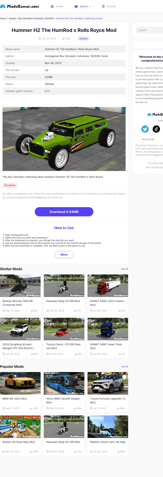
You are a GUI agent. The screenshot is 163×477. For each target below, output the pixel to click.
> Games (11, 18)
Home (3, 18)
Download (64, 212)
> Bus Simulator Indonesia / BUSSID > (36, 18)
